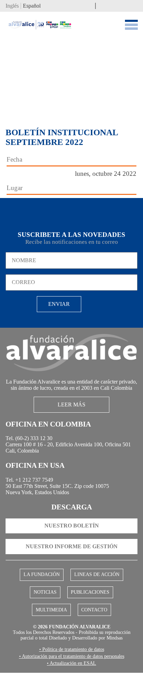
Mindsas (117, 660)
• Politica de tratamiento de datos (71, 672)
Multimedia (115, 611)
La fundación (43, 593)
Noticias (23, 611)
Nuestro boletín (71, 543)
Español (32, 7)
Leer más (71, 415)
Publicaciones (67, 611)
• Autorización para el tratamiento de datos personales (71, 679)
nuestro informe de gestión (72, 564)
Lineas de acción (95, 593)
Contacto (71, 629)
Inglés (12, 7)
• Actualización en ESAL (71, 686)
